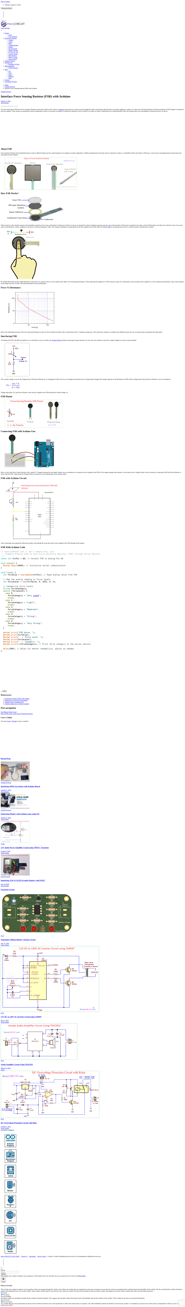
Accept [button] (76, 1276)
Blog (9, 78)
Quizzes (7, 80)
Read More (82, 1276)
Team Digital (5, 103)
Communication (13, 45)
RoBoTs (11, 76)
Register (7, 28)
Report (7, 33)
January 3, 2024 (6, 101)
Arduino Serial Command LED (14, 702)
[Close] (1, 1268)
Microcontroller (9, 66)
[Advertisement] (58, 130)
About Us (24, 1256)
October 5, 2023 (6, 1126)
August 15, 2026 (6, 790)
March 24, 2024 (6, 1068)
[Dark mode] (3, 20)
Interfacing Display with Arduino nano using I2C (20, 814)
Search (3, 1270)
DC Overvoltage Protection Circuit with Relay (19, 1123)
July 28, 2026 (5, 884)
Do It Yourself (12, 49)
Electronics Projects (11, 38)
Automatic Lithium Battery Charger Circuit (18, 940)
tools (108, 227)
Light (36, 595)
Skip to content (5, 1)
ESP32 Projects (13, 68)
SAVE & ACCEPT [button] (7, 1305)
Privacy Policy (41, 1256)
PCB (9, 73)
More (6, 69)
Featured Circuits (8, 890)
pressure (61, 109)
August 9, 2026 (5, 851)
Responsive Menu (7, 8)
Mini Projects (12, 56)
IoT (9, 71)
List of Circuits (13, 54)
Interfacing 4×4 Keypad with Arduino (16, 700)
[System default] (5, 20)
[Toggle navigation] (1, 30)
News (10, 35)
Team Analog (5, 853)
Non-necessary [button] (5, 1300)
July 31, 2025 (5, 943)
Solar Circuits (12, 59)
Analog (10, 40)
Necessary (6, 1295)
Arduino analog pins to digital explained (17, 704)
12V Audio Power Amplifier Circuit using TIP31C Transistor (25, 848)
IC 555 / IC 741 (13, 52)
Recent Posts (6, 759)
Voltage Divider (56, 340)
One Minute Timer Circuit (9, 712)
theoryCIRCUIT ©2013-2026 (10, 1256)
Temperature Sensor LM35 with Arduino (17, 698)
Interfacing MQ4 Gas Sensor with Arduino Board (20, 786)
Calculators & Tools (11, 82)
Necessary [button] (4, 1293)
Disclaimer (32, 1256)
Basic (10, 43)
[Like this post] (1, 691)
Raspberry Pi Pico (13, 64)
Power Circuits (13, 57)
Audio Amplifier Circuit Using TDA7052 (17, 1065)
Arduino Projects (10, 61)
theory (10, 75)
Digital (10, 47)
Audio (10, 42)
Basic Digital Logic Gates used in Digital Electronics (17, 714)
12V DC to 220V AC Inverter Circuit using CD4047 (21, 1017)
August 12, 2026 (6, 818)
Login (2, 28)
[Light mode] (1, 20)
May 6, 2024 (5, 1020)
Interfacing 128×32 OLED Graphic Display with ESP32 (23, 880)
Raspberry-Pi (9, 62)
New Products (12, 36)
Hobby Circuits (13, 50)
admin (3, 1070)
